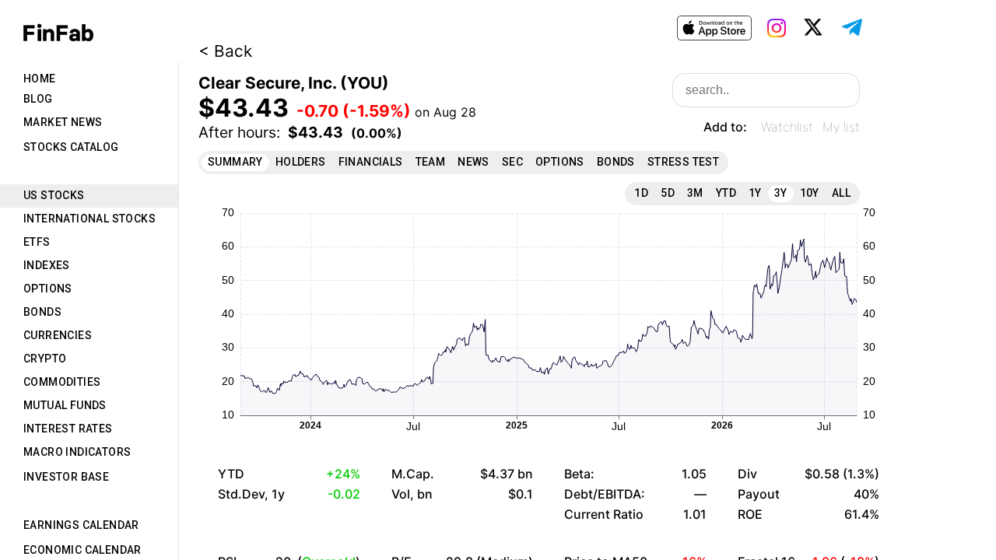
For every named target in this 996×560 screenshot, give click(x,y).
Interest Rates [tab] (68, 428)
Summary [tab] (235, 162)
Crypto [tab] (44, 358)
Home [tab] (39, 78)
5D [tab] (668, 193)
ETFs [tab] (37, 242)
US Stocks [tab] (54, 195)
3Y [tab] (780, 193)
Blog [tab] (38, 99)
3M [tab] (695, 193)
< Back (225, 51)
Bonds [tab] (42, 312)
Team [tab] (431, 162)
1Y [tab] (755, 193)
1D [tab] (641, 193)
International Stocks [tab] (89, 218)
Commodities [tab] (61, 382)
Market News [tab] (62, 122)
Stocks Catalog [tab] (71, 147)
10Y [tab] (809, 193)
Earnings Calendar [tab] (81, 525)
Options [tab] (47, 288)
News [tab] (473, 162)
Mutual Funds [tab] (65, 405)
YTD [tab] (726, 193)
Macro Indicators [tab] (77, 452)
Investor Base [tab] (66, 477)
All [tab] (841, 193)
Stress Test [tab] (683, 162)
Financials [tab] (370, 162)
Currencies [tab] (57, 335)
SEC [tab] (512, 162)
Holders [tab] (300, 162)
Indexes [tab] (46, 265)
